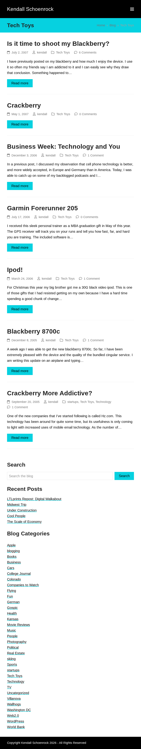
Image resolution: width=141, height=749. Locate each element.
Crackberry (24, 105)
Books (12, 556)
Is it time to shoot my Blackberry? (58, 43)
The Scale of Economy (24, 522)
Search (124, 476)
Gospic (12, 608)
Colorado (14, 579)
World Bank (16, 727)
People (12, 636)
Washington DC (19, 710)
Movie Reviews (18, 625)
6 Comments (87, 52)
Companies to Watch (23, 585)
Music (11, 630)
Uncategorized (18, 693)
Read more (19, 83)
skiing (11, 659)
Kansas (12, 619)
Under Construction (22, 510)
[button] (132, 9)
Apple (11, 545)
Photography (16, 642)
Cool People (16, 516)
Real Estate (16, 653)
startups (72, 402)
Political (13, 647)
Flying (11, 591)
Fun (10, 596)
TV (9, 687)
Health (12, 613)
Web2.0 (13, 716)
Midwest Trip (16, 505)
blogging (13, 551)
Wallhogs (14, 704)
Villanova (14, 698)
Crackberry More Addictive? (49, 393)
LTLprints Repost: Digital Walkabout (34, 499)
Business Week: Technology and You (63, 146)
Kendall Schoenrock (30, 9)
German (13, 602)
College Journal (19, 574)
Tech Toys (63, 52)
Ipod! (15, 269)
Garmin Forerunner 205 (42, 208)
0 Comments (88, 114)
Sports (12, 664)
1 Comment (96, 155)
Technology (103, 402)
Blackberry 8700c (33, 331)
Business (14, 562)
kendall (42, 52)
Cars (10, 568)
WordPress (15, 721)
